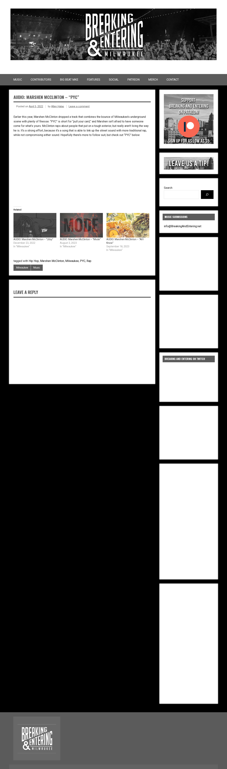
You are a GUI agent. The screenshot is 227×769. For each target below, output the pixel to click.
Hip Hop (34, 261)
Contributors (41, 79)
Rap (89, 261)
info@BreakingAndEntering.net (182, 226)
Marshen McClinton (52, 261)
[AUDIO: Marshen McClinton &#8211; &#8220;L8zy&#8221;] (34, 225)
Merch (153, 79)
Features (93, 79)
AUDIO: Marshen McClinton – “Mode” (80, 239)
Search (168, 187)
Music (17, 79)
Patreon (133, 79)
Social (114, 79)
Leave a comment (79, 106)
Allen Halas (57, 106)
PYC (82, 261)
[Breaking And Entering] (113, 59)
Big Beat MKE (69, 79)
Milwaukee (72, 261)
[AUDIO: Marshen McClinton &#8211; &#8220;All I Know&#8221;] (127, 225)
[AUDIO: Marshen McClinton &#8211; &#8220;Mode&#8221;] (81, 225)
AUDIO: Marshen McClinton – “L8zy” (33, 239)
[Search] (207, 194)
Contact (173, 79)
